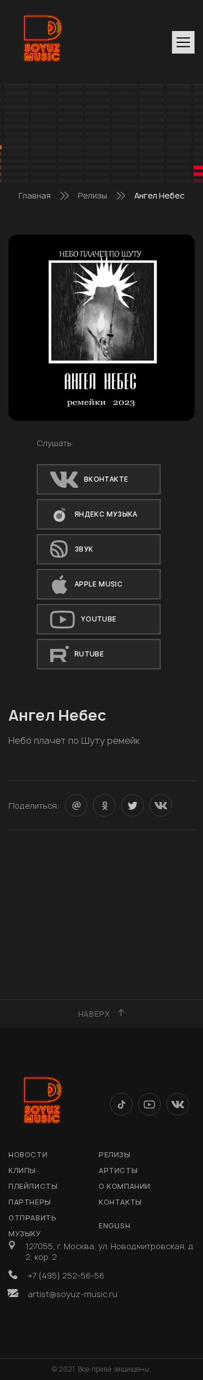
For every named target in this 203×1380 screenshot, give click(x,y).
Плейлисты (33, 1186)
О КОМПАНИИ (125, 1186)
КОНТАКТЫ (120, 1202)
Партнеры (29, 1202)
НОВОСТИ (27, 1154)
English (114, 1226)
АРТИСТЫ (118, 1170)
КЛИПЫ (22, 1170)
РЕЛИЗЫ (115, 1154)
